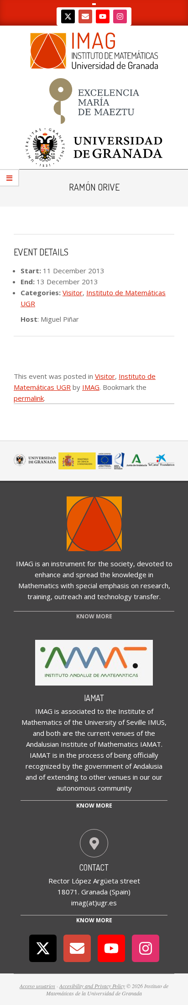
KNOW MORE (94, 616)
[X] (68, 16)
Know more (94, 805)
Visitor (73, 292)
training (39, 596)
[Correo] (85, 16)
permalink (29, 398)
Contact (94, 867)
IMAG (90, 387)
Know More (94, 920)
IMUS (156, 722)
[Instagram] (120, 16)
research (154, 585)
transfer (146, 596)
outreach (68, 596)
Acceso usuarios (37, 985)
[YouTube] (103, 16)
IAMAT (94, 698)
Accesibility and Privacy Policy (92, 985)
